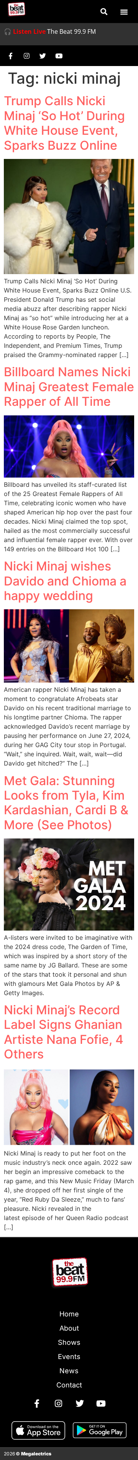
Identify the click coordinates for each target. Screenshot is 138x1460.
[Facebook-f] (10, 55)
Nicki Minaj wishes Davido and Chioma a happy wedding (65, 581)
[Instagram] (26, 55)
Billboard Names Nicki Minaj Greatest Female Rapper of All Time (69, 386)
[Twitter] (42, 55)
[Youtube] (58, 55)
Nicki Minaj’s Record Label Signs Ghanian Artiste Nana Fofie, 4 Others (63, 1032)
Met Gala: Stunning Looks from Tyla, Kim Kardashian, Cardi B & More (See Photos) (66, 802)
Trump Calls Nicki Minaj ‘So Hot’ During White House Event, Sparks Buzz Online (64, 122)
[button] (103, 11)
